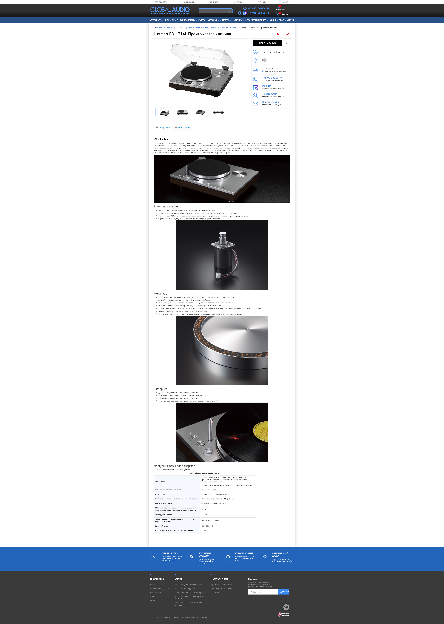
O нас (152, 585)
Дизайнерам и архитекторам (222, 585)
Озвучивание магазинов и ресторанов (190, 592)
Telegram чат (269, 93)
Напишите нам (271, 101)
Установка (262, 2)
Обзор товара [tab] (165, 127)
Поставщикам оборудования (222, 588)
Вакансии (215, 592)
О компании (189, 2)
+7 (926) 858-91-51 (258, 12)
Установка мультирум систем (186, 588)
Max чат (266, 85)
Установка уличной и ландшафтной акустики (189, 597)
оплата (286, 2)
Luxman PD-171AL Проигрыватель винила (258, 27)
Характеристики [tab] (184, 127)
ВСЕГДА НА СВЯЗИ (170, 553)
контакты (214, 2)
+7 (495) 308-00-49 (258, 8)
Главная (158, 27)
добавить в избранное (273, 52)
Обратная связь (161, 2)
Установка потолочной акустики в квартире (188, 604)
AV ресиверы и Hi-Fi (174, 27)
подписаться (283, 592)
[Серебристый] (264, 60)
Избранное (280, 8)
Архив (152, 600)
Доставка (238, 2)
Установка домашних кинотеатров (188, 585)
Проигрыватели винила (197, 27)
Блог (152, 596)
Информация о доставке (160, 588)
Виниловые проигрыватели (224, 27)
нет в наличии (267, 43)
